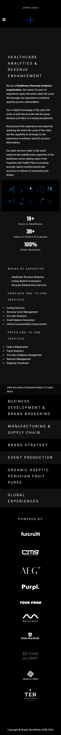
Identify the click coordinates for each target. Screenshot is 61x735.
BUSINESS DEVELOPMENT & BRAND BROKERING (29, 407)
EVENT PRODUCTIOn (30, 457)
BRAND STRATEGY (28, 445)
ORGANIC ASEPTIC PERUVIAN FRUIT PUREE (28, 476)
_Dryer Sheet (30, 8)
